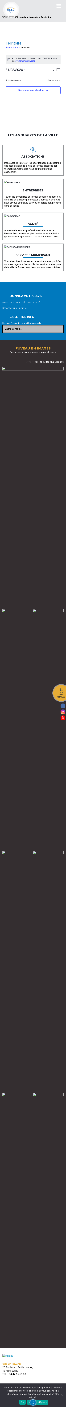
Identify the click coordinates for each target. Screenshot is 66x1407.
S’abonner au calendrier (31, 90)
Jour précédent (14, 80)
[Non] (62, 1395)
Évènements (12, 47)
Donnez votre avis (26, 296)
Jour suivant (53, 80)
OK (22, 1402)
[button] (33, 1402)
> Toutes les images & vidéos (44, 362)
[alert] (33, 59)
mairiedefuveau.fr (29, 17)
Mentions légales (38, 1402)
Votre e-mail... (13, 328)
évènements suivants (25, 60)
